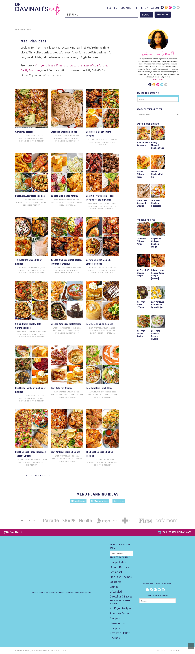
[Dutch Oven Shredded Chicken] (143, 191)
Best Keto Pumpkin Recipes (99, 324)
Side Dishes (119, 501)
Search (146, 14)
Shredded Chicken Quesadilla (156, 203)
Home (17, 29)
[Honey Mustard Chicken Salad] (157, 133)
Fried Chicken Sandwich (143, 144)
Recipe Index (118, 562)
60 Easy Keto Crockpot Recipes (66, 324)
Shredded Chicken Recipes (64, 131)
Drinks (114, 586)
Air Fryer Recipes (120, 608)
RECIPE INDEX (162, 15)
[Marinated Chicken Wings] (143, 229)
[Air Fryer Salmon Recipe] (143, 322)
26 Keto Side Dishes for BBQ (64, 195)
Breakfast (116, 571)
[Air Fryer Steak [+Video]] (143, 293)
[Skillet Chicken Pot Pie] (157, 162)
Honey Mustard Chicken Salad (157, 145)
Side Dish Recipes (121, 576)
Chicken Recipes (78, 501)
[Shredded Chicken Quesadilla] (157, 191)
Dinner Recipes (119, 567)
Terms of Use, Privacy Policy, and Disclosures (75, 592)
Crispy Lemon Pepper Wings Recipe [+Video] (157, 274)
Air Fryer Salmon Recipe (141, 333)
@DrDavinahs (13, 532)
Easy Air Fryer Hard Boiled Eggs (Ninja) (157, 305)
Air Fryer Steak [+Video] (141, 305)
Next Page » (42, 475)
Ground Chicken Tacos (140, 174)
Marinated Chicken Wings (141, 241)
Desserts (115, 581)
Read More (158, 80)
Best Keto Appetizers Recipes (30, 195)
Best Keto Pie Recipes (61, 388)
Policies (158, 584)
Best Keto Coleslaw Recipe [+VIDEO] (155, 334)
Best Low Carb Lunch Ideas (99, 388)
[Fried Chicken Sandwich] (143, 133)
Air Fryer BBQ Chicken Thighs (143, 273)
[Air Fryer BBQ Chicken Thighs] (143, 261)
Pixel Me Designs (172, 650)
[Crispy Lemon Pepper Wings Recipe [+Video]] (157, 261)
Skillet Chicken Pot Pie (157, 174)
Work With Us (167, 584)
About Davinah (148, 584)
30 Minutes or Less (99, 501)
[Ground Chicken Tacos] (143, 162)
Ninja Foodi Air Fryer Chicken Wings (156, 242)
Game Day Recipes (24, 131)
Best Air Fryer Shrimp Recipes (65, 452)
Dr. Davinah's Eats (38, 9)
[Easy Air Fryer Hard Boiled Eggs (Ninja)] (157, 293)
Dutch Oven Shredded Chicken (142, 203)
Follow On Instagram (176, 532)
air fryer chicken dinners (50, 65)
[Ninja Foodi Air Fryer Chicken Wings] (157, 229)
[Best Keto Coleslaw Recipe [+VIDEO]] (157, 322)
